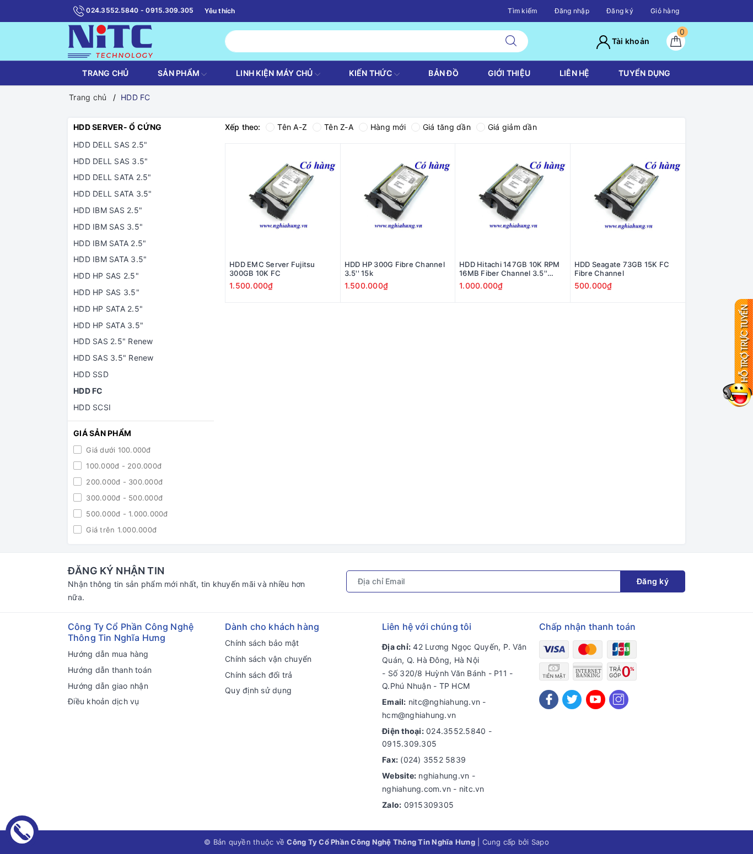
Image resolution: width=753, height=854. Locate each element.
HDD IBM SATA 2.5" (109, 243)
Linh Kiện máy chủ (275, 73)
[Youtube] (595, 699)
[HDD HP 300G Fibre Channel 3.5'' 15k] (398, 201)
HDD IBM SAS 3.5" (108, 226)
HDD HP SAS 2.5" (106, 275)
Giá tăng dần (447, 127)
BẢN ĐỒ (443, 73)
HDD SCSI (92, 407)
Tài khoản (630, 41)
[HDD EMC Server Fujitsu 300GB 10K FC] (282, 201)
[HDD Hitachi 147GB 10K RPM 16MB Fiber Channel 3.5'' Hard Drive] (512, 201)
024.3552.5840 (456, 731)
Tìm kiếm (522, 11)
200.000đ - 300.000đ (123, 481)
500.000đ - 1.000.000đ (126, 513)
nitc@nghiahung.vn (444, 701)
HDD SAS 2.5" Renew (113, 341)
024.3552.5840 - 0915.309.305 (138, 10)
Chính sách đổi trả (259, 674)
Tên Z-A (338, 127)
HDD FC (88, 390)
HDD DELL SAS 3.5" (110, 161)
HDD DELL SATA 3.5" (112, 193)
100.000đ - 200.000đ (123, 465)
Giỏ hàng (664, 11)
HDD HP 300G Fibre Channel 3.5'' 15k (395, 269)
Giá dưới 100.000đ (117, 449)
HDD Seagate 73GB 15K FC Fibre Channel (622, 269)
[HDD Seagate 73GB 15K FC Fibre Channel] (628, 201)
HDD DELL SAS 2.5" (110, 144)
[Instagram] (618, 699)
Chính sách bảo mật (262, 643)
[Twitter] (572, 699)
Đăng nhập (572, 11)
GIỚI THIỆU (509, 73)
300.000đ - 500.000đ (123, 497)
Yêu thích (220, 11)
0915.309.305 (409, 743)
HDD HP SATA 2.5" (108, 308)
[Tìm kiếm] (511, 41)
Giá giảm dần (512, 127)
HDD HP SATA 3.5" (108, 325)
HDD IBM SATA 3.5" (110, 259)
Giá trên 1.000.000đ (120, 529)
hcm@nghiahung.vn (419, 715)
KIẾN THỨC (371, 73)
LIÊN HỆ (575, 73)
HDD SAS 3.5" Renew (113, 357)
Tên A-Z (292, 127)
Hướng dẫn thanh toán (110, 670)
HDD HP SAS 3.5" (106, 292)
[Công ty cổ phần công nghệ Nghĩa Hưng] (110, 40)
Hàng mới (388, 127)
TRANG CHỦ (105, 73)
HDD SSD (91, 374)
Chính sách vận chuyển (268, 658)
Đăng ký (619, 11)
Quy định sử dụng (258, 690)
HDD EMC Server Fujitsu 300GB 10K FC (272, 269)
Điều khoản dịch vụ (103, 701)
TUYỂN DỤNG (644, 73)
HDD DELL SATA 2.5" (112, 177)
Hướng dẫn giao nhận (108, 685)
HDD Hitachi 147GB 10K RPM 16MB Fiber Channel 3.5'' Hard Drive (509, 269)
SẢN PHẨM (179, 73)
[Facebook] (548, 699)
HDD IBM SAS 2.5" (107, 210)
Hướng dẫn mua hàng (108, 654)
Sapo (540, 841)
